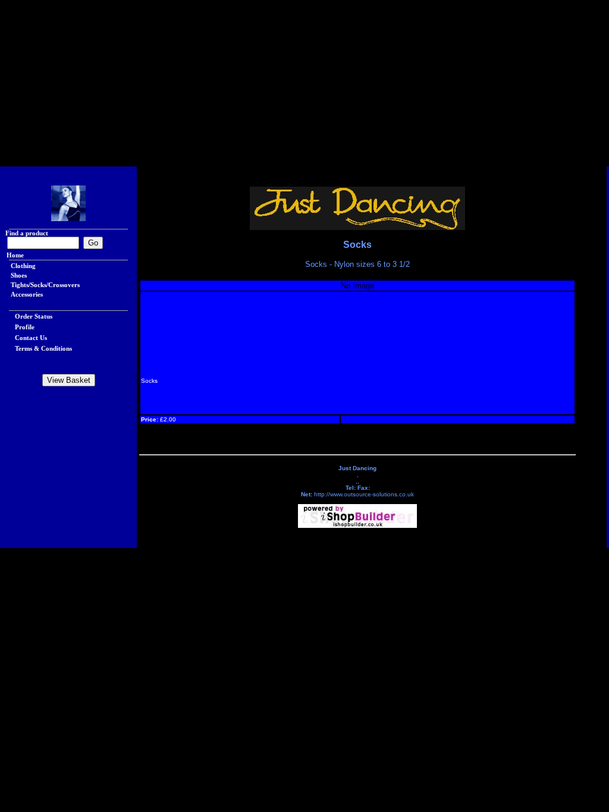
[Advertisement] (304, 83)
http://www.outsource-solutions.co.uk (364, 494)
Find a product (24, 233)
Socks (357, 245)
